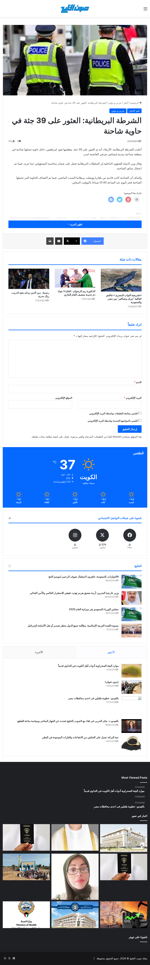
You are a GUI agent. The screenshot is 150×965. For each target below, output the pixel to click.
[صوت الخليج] (75, 9)
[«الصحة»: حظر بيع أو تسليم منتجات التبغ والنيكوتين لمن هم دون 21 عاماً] (26, 914)
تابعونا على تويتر (138, 937)
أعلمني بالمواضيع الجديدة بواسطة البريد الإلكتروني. (112, 420)
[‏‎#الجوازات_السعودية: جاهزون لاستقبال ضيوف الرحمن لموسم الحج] (131, 582)
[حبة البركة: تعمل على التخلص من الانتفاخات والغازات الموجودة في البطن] (131, 743)
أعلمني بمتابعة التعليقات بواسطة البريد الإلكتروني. (113, 413)
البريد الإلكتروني (133, 397)
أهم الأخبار (134, 110)
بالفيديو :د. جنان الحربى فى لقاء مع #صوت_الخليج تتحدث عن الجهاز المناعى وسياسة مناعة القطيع (68, 720)
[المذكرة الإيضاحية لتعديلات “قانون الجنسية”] (26, 837)
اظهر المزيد (76, 224)
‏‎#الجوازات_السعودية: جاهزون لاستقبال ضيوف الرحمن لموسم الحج (83, 576)
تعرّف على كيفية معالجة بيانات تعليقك (50, 436)
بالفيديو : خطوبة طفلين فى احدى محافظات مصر (93, 698)
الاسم (138, 382)
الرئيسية (134, 102)
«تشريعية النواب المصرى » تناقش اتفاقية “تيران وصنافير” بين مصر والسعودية (124, 299)
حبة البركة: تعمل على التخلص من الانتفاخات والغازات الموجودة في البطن (80, 737)
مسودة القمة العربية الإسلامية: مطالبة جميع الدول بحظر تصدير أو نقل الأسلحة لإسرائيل (73, 625)
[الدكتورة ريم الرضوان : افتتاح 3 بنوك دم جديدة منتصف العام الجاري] (75, 278)
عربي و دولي (114, 102)
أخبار (125, 102)
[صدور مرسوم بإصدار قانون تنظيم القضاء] (123, 838)
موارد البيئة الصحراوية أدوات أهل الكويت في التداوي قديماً (88, 665)
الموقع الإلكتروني (63, 397)
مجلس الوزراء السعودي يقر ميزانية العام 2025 (94, 609)
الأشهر (111, 652)
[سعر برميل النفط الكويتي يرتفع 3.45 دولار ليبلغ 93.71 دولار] (123, 914)
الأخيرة (39, 652)
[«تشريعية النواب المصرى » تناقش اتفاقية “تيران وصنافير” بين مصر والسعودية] (121, 280)
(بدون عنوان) (112, 681)
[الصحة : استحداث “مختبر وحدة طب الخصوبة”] (75, 837)
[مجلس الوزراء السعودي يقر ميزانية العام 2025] (131, 614)
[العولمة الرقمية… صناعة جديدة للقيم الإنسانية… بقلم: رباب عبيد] (75, 877)
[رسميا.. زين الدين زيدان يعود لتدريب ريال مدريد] (28, 279)
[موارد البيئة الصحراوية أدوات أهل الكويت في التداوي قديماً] (131, 671)
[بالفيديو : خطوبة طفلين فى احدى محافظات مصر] (131, 706)
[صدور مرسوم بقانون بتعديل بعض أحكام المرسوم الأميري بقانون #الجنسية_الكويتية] (123, 867)
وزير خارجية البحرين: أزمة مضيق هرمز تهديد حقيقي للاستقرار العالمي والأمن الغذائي (74, 592)
